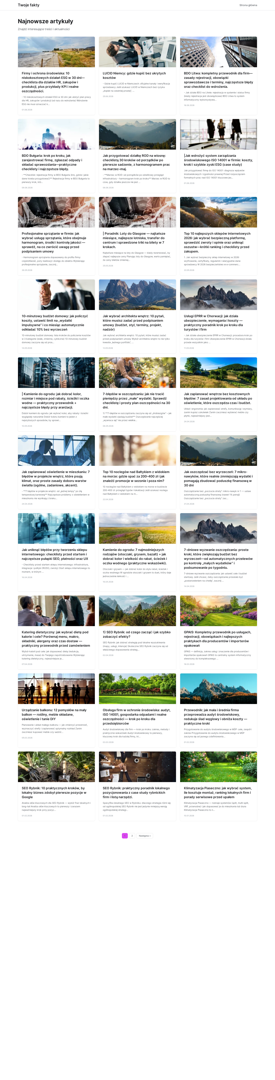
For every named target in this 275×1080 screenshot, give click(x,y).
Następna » (145, 835)
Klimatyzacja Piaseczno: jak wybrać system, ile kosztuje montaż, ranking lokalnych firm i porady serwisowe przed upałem (218, 792)
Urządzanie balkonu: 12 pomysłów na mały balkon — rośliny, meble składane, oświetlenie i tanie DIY (54, 714)
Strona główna (248, 5)
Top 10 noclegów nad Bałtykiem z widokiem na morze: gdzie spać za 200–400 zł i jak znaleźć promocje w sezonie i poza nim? (136, 476)
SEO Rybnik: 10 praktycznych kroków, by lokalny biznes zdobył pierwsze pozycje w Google (54, 792)
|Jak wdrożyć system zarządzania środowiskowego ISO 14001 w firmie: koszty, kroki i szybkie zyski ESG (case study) (218, 160)
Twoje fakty (28, 5)
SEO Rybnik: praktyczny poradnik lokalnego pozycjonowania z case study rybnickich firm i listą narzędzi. (136, 792)
